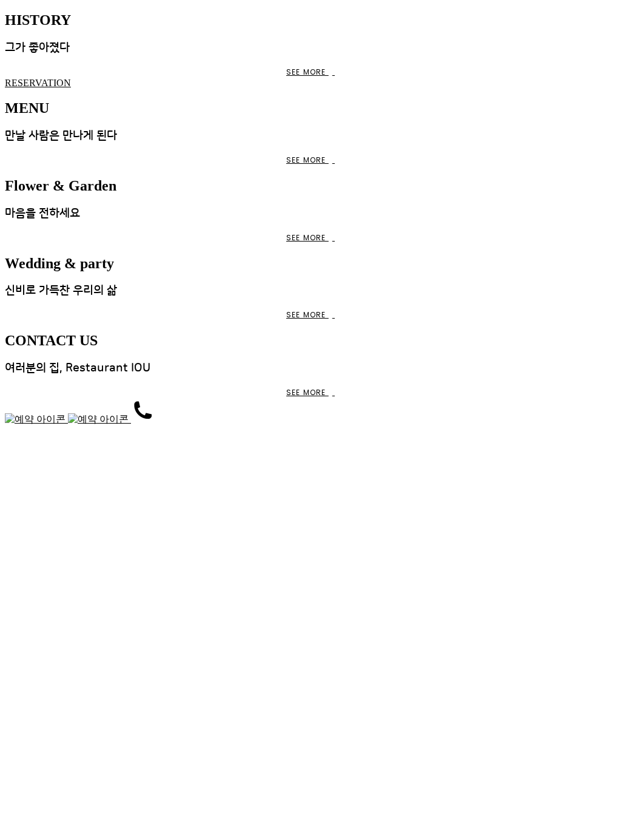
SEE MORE (307, 72)
